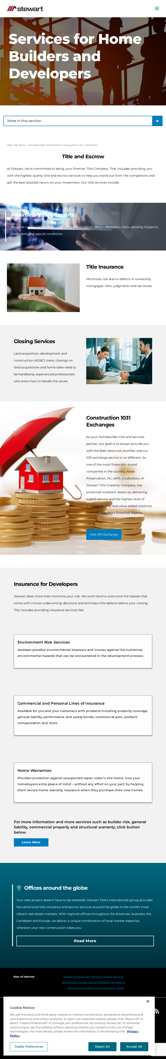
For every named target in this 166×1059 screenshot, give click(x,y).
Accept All (134, 1046)
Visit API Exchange (104, 534)
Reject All (102, 1046)
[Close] (148, 1001)
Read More (85, 941)
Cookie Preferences (29, 1046)
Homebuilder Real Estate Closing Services (56, 145)
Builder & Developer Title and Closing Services (93, 976)
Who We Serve (16, 145)
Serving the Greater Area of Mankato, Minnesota (93, 982)
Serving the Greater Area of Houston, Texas (95, 987)
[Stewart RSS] (156, 1012)
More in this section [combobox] (24, 121)
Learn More (31, 842)
